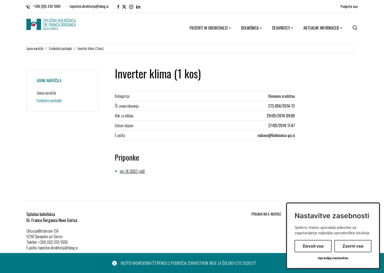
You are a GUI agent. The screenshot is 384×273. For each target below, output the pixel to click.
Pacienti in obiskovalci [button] (209, 28)
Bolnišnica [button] (250, 28)
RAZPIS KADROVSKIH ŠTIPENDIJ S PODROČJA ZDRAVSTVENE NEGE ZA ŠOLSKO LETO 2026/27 (188, 263)
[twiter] (124, 6)
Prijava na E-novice (266, 214)
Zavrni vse (352, 246)
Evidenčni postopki (60, 48)
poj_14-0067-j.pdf (132, 171)
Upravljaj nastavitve (333, 258)
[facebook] (118, 6)
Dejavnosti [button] (281, 28)
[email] (88, 6)
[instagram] (131, 6)
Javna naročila (34, 48)
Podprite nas (349, 6)
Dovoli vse (313, 246)
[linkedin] (138, 6)
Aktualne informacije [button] (321, 28)
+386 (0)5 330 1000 (46, 6)
